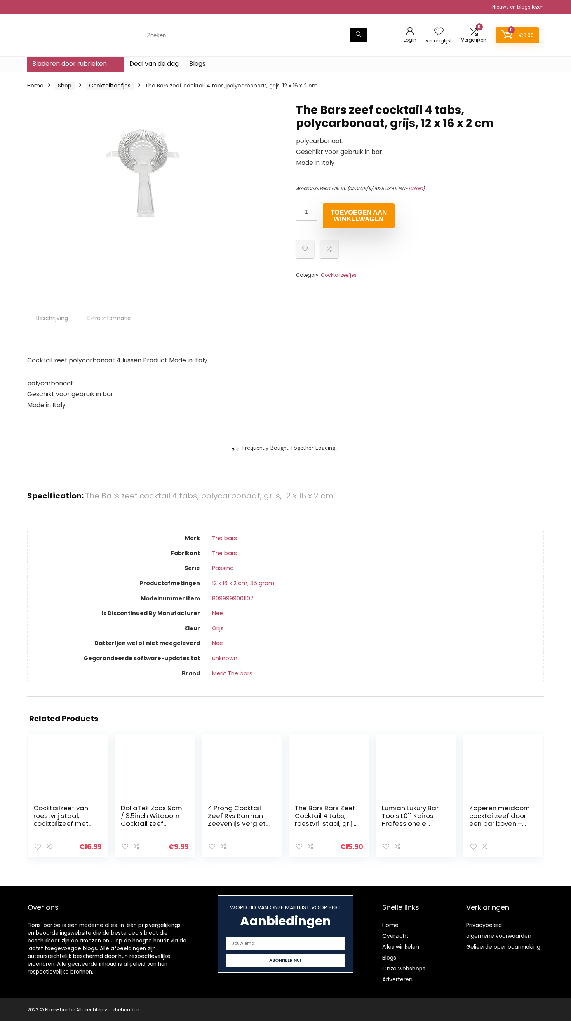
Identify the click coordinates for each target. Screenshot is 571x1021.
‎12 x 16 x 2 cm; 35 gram (243, 583)
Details (416, 188)
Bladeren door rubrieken (69, 63)
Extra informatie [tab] (109, 318)
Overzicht (395, 936)
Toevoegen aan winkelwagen (359, 216)
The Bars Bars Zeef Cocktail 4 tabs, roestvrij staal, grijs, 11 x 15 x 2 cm (326, 819)
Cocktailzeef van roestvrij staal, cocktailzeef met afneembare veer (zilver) (62, 823)
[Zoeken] (358, 35)
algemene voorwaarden (498, 936)
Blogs (197, 63)
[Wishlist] (439, 32)
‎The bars (224, 538)
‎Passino (223, 568)
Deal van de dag (154, 63)
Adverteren (397, 979)
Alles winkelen (400, 947)
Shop (64, 85)
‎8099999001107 (233, 598)
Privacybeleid (484, 925)
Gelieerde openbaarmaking (503, 947)
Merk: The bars (232, 673)
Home (35, 85)
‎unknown (224, 658)
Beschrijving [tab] (52, 318)
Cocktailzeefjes (110, 85)
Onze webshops (403, 968)
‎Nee (217, 613)
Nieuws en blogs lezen (518, 6)
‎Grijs (218, 628)
